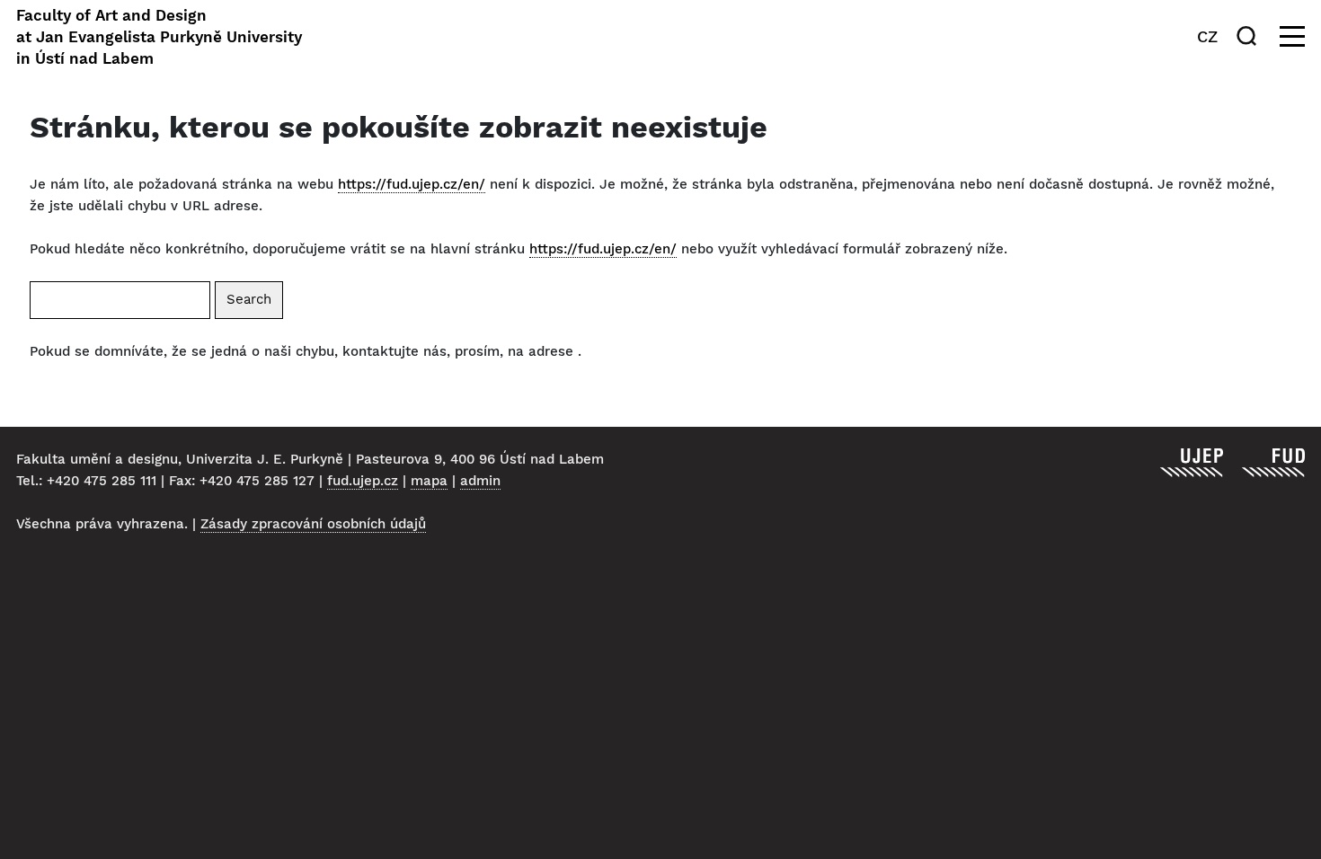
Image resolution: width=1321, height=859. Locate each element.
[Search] (1250, 36)
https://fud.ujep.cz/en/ (411, 184)
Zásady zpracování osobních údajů (313, 524)
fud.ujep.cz (362, 481)
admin (480, 481)
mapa (429, 481)
